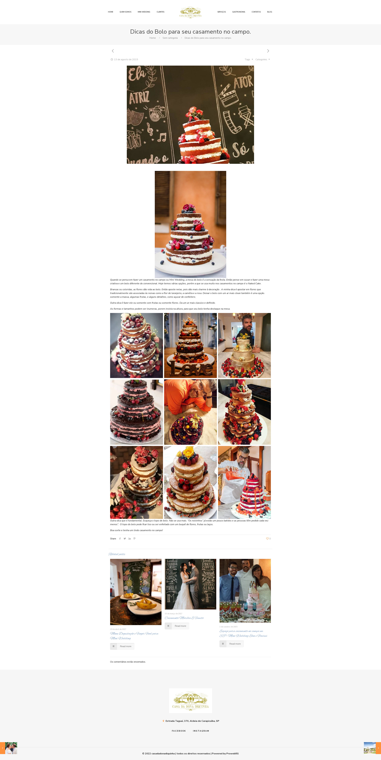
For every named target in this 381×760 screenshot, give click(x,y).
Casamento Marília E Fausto (184, 618)
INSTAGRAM (201, 731)
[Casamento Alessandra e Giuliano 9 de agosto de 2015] (8, 748)
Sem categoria (170, 38)
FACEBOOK (179, 731)
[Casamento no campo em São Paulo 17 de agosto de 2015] (372, 748)
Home (152, 38)
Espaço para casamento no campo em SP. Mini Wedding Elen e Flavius (243, 633)
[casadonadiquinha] (190, 12)
